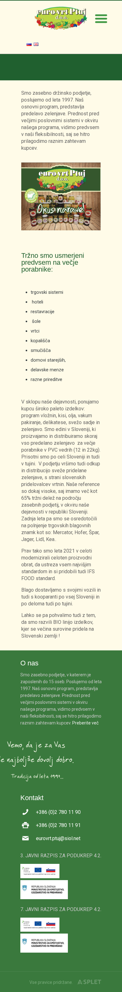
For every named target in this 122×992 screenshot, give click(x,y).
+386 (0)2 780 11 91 (58, 825)
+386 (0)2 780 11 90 (58, 812)
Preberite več (85, 722)
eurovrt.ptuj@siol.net (58, 838)
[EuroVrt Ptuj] (61, 17)
